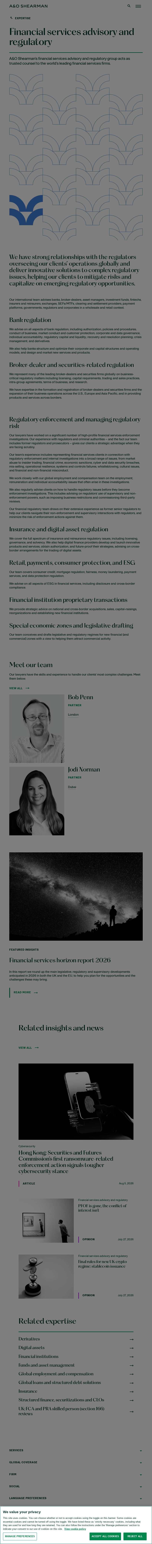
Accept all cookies (105, 1536)
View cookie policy (75, 1529)
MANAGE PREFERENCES (20, 1536)
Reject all (135, 1536)
